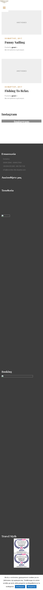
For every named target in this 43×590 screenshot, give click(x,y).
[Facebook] (2, 183)
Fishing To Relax (17, 91)
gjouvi (14, 47)
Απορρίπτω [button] (31, 586)
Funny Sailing (15, 42)
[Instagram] (9, 183)
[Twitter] (5, 183)
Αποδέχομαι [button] (20, 586)
